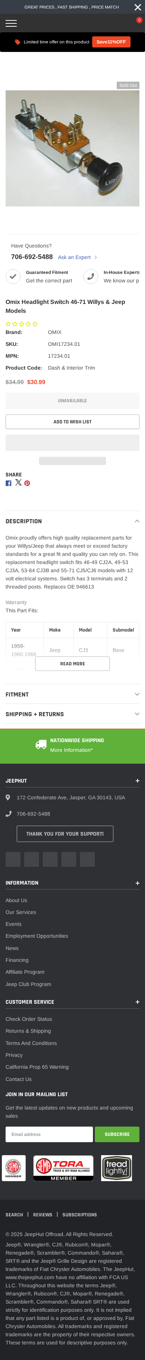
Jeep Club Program (28, 984)
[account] (117, 23)
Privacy (14, 1055)
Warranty (16, 602)
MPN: (12, 356)
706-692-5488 (32, 256)
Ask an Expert (75, 257)
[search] (30, 23)
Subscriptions (79, 1215)
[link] (13, 859)
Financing (17, 960)
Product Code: (24, 368)
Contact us (19, 1079)
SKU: (12, 344)
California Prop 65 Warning (37, 1067)
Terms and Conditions (31, 1043)
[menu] (11, 23)
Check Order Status (29, 1019)
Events (14, 924)
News (12, 948)
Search (15, 1215)
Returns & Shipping (28, 1031)
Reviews (43, 1215)
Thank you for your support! (65, 834)
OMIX (54, 332)
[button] (22, 324)
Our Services (21, 912)
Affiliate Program (25, 972)
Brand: (14, 332)
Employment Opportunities (37, 936)
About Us (16, 900)
